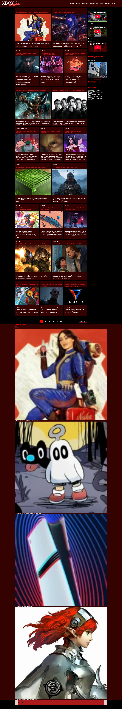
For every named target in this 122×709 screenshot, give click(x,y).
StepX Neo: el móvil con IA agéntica (95, 97)
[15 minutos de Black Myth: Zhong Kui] (69, 182)
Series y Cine (85, 3)
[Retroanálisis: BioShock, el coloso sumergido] (33, 105)
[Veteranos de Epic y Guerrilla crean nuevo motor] (75, 296)
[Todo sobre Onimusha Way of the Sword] (27, 64)
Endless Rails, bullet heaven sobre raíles (50, 208)
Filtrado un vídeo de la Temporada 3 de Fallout (32, 12)
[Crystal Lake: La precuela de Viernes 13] (51, 143)
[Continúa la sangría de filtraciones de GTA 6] (51, 64)
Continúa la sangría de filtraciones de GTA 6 (48, 53)
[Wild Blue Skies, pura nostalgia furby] (27, 296)
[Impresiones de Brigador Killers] (69, 27)
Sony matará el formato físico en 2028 (25, 606)
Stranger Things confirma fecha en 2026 (67, 244)
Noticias (72, 3)
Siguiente (82, 321)
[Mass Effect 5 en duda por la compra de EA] (33, 258)
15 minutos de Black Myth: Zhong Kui (65, 167)
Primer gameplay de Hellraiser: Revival (51, 285)
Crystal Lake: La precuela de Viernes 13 (50, 132)
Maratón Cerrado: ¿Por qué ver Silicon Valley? (68, 91)
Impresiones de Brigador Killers (64, 12)
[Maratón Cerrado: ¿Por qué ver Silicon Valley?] (69, 105)
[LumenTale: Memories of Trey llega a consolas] (27, 219)
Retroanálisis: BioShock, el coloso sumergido (31, 91)
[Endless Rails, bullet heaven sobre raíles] (51, 219)
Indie (97, 3)
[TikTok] (116, 3)
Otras (101, 3)
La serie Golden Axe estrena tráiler (26, 132)
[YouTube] (114, 3)
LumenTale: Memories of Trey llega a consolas (24, 208)
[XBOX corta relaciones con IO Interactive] (61, 653)
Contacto (107, 3)
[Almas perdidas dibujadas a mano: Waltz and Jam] (61, 467)
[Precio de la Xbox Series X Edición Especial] (33, 182)
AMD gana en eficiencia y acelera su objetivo (94, 90)
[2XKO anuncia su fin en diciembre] (75, 143)
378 (61, 321)
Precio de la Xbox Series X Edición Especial (31, 167)
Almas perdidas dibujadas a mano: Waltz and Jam (28, 513)
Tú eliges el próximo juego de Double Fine (75, 53)
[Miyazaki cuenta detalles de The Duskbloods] (75, 219)
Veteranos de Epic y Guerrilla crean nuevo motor (75, 285)
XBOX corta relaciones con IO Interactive (26, 699)
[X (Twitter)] (112, 3)
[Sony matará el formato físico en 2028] (61, 560)
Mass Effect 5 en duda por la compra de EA (31, 244)
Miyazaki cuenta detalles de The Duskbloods (74, 208)
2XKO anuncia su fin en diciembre (73, 132)
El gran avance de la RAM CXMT (94, 95)
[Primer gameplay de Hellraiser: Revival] (51, 296)
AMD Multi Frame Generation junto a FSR (95, 99)
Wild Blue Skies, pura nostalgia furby (27, 285)
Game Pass (92, 3)
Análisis (78, 3)
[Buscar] (119, 3)
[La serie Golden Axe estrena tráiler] (27, 143)
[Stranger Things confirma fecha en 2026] (69, 258)
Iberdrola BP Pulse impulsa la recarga (95, 93)
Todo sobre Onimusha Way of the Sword (26, 53)
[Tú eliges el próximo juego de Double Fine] (75, 64)
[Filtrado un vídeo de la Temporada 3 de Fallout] (33, 27)
